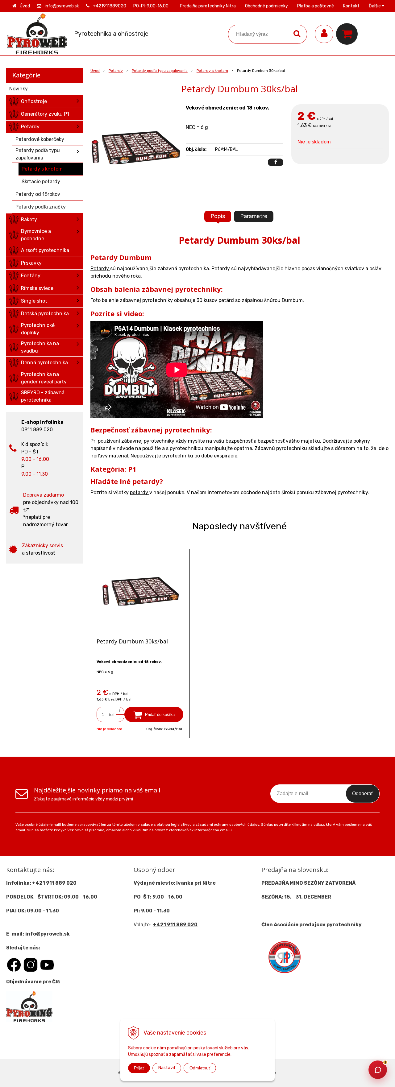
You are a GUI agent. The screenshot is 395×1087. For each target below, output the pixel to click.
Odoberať (362, 793)
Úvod (25, 6)
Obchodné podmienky (266, 6)
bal (111, 715)
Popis (217, 216)
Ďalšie (375, 6)
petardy (139, 492)
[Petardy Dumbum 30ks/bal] (135, 150)
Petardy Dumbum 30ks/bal (132, 641)
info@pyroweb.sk (62, 6)
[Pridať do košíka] (153, 714)
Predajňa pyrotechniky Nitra (208, 6)
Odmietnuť (199, 1067)
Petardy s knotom (212, 70)
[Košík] (348, 34)
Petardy (116, 70)
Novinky (18, 89)
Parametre (253, 216)
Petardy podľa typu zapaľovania (160, 70)
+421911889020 (109, 6)
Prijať (139, 1067)
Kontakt (351, 6)
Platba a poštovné (315, 6)
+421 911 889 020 (54, 883)
